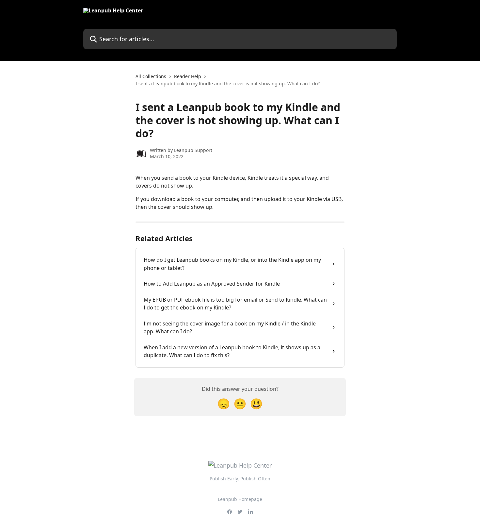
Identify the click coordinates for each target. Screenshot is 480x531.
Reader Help (187, 76)
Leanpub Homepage (240, 499)
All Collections (151, 76)
